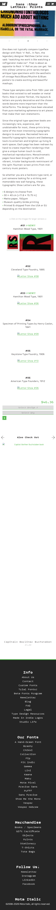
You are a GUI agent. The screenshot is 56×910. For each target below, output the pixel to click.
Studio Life (28, 721)
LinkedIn (29, 879)
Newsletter (28, 697)
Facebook (29, 883)
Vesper (28, 802)
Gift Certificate (28, 831)
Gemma (28, 766)
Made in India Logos (28, 717)
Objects (28, 835)
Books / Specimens (28, 827)
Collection (28, 754)
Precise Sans (28, 786)
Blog (28, 701)
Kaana (28, 774)
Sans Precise (28, 794)
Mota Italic (28, 899)
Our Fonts (28, 737)
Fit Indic (28, 762)
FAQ (28, 705)
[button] (9, 41)
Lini (28, 770)
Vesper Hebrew (28, 806)
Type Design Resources (28, 713)
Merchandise (28, 822)
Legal (28, 709)
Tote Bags (28, 851)
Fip (28, 758)
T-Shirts (28, 847)
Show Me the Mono (28, 798)
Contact (28, 681)
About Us (28, 677)
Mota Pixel (28, 782)
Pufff (28, 790)
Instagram (29, 875)
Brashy (28, 746)
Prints (28, 839)
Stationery (28, 843)
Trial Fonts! (28, 689)
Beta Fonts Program (28, 693)
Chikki (28, 750)
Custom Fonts (28, 685)
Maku (28, 778)
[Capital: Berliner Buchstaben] (27, 541)
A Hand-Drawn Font (28, 741)
